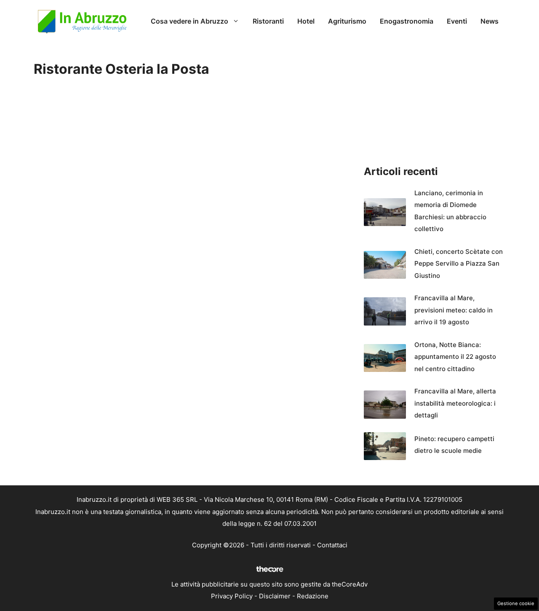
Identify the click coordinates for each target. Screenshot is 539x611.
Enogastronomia (406, 21)
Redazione (312, 596)
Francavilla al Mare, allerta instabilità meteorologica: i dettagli (455, 403)
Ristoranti (268, 21)
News (489, 21)
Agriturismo (347, 21)
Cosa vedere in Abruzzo (189, 21)
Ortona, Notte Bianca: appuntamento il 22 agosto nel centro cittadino (455, 357)
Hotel (306, 21)
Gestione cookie (515, 603)
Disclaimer (275, 596)
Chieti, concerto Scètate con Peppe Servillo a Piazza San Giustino (458, 264)
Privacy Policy (232, 596)
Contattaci (332, 545)
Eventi (457, 21)
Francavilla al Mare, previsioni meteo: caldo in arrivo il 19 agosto (453, 310)
